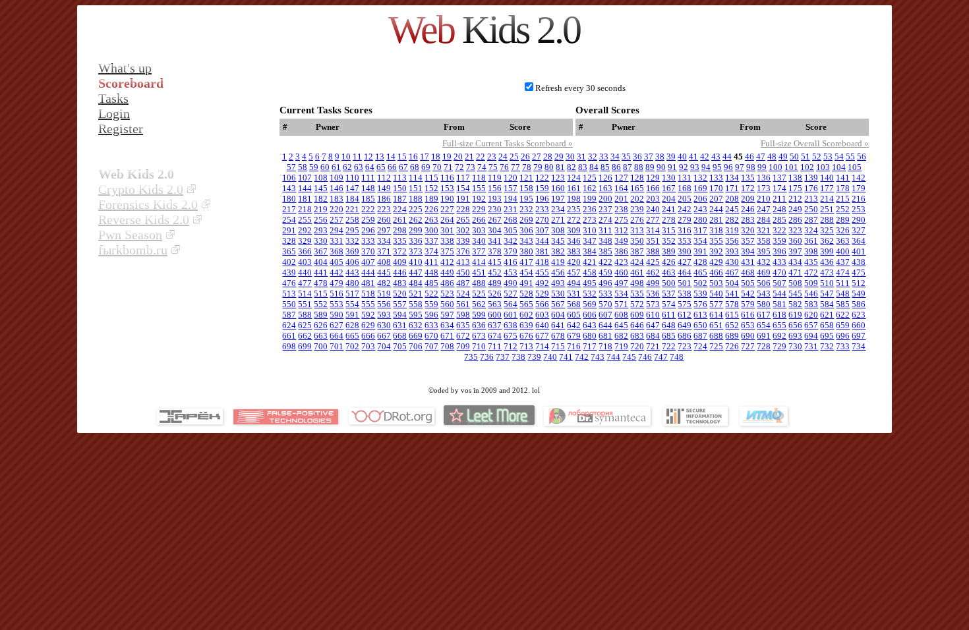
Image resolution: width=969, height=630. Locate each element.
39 (671, 156)
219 (321, 209)
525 (479, 294)
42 (704, 156)
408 (384, 262)
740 (550, 357)
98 (750, 167)
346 (574, 241)
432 (764, 262)
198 (574, 199)
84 (594, 167)
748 (677, 357)
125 (590, 178)
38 (659, 156)
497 (621, 283)
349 (621, 241)
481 (368, 283)
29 (559, 156)
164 (621, 188)
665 (352, 336)
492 (542, 283)
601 (510, 315)
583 (811, 304)
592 (368, 315)
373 (416, 251)
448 (431, 272)
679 (574, 336)
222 (368, 209)
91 (672, 167)
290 (859, 220)
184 (352, 199)
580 (764, 304)
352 (669, 241)
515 (321, 294)
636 (479, 325)
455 (542, 272)
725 (716, 346)
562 (479, 304)
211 (779, 199)
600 (495, 315)
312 (621, 230)
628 (352, 325)
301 (447, 230)
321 (764, 230)
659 (843, 325)
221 (352, 209)
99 (762, 167)
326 (843, 230)
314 (653, 230)
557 (400, 304)
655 (779, 325)
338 (447, 241)
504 (732, 283)
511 (843, 283)
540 (716, 294)
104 (839, 167)
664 (336, 336)
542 (748, 294)
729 (779, 346)
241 (669, 209)
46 (749, 156)
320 (748, 230)
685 (669, 336)
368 (336, 251)
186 (384, 199)
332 (352, 241)
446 (400, 272)
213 (811, 199)
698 (289, 346)
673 (479, 336)
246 (748, 209)
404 (321, 262)
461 (637, 272)
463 (669, 272)
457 (574, 272)
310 (590, 230)
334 (384, 241)
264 (447, 220)
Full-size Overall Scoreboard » (815, 143)
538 (684, 294)
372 (400, 251)
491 (526, 283)
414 (479, 262)
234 (558, 209)
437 (843, 262)
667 (384, 336)
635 (463, 325)
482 (384, 283)
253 (859, 209)
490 (510, 283)
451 (479, 272)
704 (384, 346)
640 (542, 325)
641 (558, 325)
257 (336, 220)
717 (590, 346)
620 (811, 315)
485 (431, 283)
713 (526, 346)
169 (700, 188)
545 (795, 294)
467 (732, 272)
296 (368, 230)
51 (805, 156)
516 (336, 294)
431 (748, 262)
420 (574, 262)
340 (479, 241)
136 (764, 178)
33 (603, 156)
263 (431, 220)
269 (526, 220)
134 (732, 178)
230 (495, 209)
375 (447, 251)
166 (653, 188)
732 (827, 346)
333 (368, 241)
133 (716, 178)
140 (827, 178)
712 (510, 346)
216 (859, 199)
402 (289, 262)
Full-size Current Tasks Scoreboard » (507, 143)
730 (795, 346)
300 (431, 230)
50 (794, 156)
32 (592, 156)
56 (861, 156)
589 (321, 315)
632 (416, 325)
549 (859, 294)
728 (764, 346)
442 (336, 272)
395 (764, 251)
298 (400, 230)
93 (694, 167)
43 (715, 156)
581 (779, 304)
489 (495, 283)
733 (843, 346)
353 (684, 241)
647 (653, 325)
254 (289, 220)
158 (526, 188)
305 (510, 230)
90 (661, 167)
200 (605, 199)
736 (487, 357)
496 (605, 283)
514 (305, 294)
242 (684, 209)
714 (542, 346)
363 (843, 241)
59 (313, 167)
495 (590, 283)
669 (416, 336)
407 (368, 262)
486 (447, 283)
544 (779, 294)
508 (795, 283)
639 (526, 325)
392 (716, 251)
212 (795, 199)
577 (716, 304)
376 (463, 251)
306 (526, 230)
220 (336, 209)
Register (120, 128)
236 (590, 209)
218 (305, 209)
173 (764, 188)
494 (574, 283)
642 (574, 325)
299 (416, 230)
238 (621, 209)
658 (827, 325)
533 (605, 294)
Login (114, 113)
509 (811, 283)
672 (463, 336)
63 (358, 167)
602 (526, 315)
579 (748, 304)
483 (400, 283)
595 (416, 315)
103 (823, 167)
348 (605, 241)
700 (321, 346)
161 (574, 188)
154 (463, 188)
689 (732, 336)
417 (526, 262)
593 (384, 315)
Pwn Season (130, 234)
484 (416, 283)
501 (684, 283)
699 (305, 346)
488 (479, 283)
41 (693, 156)
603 (542, 315)
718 (605, 346)
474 (843, 272)
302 (463, 230)
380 (526, 251)
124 (574, 178)
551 (305, 304)
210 (764, 199)
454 (526, 272)
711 (495, 346)
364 (859, 241)
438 (859, 262)
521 (416, 294)
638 (510, 325)
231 (510, 209)
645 (621, 325)
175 (795, 188)
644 (605, 325)
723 (684, 346)
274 (605, 220)
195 (526, 199)
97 (739, 167)
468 (748, 272)
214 (827, 199)
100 (775, 167)
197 (558, 199)
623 (859, 315)
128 (637, 178)
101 (791, 167)
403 (305, 262)
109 (336, 178)
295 (352, 230)
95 (717, 167)
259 (368, 220)
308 (558, 230)
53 (828, 156)
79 (538, 167)
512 (859, 283)
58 (302, 167)
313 (637, 230)
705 (400, 346)
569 (590, 304)
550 (289, 304)
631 (400, 325)
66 (392, 167)
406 (352, 262)
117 (463, 178)
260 (384, 220)
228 (463, 209)
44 (727, 156)
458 (590, 272)
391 (700, 251)
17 (424, 156)
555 (368, 304)
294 (336, 230)
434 (795, 262)
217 (289, 209)
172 (748, 188)
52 (816, 156)
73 (470, 167)
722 (669, 346)
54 (839, 156)
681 (605, 336)
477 (305, 283)
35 (626, 156)
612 (684, 315)
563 (495, 304)
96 (728, 167)
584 (827, 304)
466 (716, 272)
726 (732, 346)
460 (621, 272)
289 (843, 220)
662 (305, 336)
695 (827, 336)
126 (605, 178)
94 (706, 167)
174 (779, 188)
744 (613, 357)
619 (795, 315)
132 (700, 178)
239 (637, 209)
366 (305, 251)
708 (447, 346)
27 (536, 156)
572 (637, 304)
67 (403, 167)
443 (352, 272)
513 (289, 294)
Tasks (113, 98)
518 (368, 294)
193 (495, 199)
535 (637, 294)
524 (463, 294)
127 (621, 178)
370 (368, 251)
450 (463, 272)
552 (321, 304)
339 (463, 241)
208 (732, 199)
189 (431, 199)
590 (336, 315)
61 (336, 167)
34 (615, 156)
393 (732, 251)
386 (621, 251)
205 (684, 199)
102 (807, 167)
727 (748, 346)
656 (795, 325)
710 (479, 346)
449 (447, 272)
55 (850, 156)
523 (447, 294)
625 (305, 325)
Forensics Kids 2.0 (148, 204)
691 (764, 336)
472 (811, 272)
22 (480, 156)
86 (616, 167)
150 (400, 188)
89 (650, 167)
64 (369, 167)
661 (289, 336)
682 (621, 336)
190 (447, 199)
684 (653, 336)
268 (510, 220)
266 (479, 220)
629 (368, 325)
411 (431, 262)
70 (437, 167)
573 (653, 304)
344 (542, 241)
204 (669, 199)
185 (368, 199)
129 (653, 178)
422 (605, 262)
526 (495, 294)
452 (495, 272)
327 (859, 230)
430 (732, 262)
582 (795, 304)
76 (504, 167)
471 (795, 272)
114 (416, 178)
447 (416, 272)
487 (463, 283)
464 (684, 272)
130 (669, 178)
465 (700, 272)
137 (779, 178)
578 (732, 304)
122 (542, 178)
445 (384, 272)
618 (779, 315)
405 (336, 262)
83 (582, 167)
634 (447, 325)
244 (716, 209)
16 (413, 156)
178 (843, 188)
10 (346, 156)
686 (684, 336)
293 (321, 230)
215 (843, 199)
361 (811, 241)
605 (574, 315)
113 (400, 178)
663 (321, 336)
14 (391, 156)
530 (558, 294)
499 (653, 283)
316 (684, 230)
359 (779, 241)
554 (352, 304)
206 (700, 199)
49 (783, 156)
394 (748, 251)
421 (590, 262)
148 (368, 188)
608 (621, 315)
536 (653, 294)
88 (638, 167)
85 (605, 167)
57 (291, 167)
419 (558, 262)
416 (510, 262)
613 (700, 315)
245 (732, 209)
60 (325, 167)
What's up (125, 68)
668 (400, 336)
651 (716, 325)
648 (669, 325)
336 (416, 241)
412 (447, 262)
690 (748, 336)
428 (700, 262)
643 (590, 325)
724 (700, 346)
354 (700, 241)
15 (402, 156)
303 (479, 230)
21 (469, 156)
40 (682, 156)
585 (843, 304)
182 (321, 199)
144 (305, 188)
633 (431, 325)
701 (336, 346)
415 (495, 262)
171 (732, 188)
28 (547, 156)
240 (653, 209)
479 (336, 283)
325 (827, 230)
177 (827, 188)
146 (336, 188)
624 (289, 325)
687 (700, 336)
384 (590, 251)
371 (384, 251)
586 (859, 304)
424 (637, 262)
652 (732, 325)
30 (570, 156)
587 (289, 315)
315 (669, 230)
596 (431, 315)
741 (566, 357)
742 (582, 357)
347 (590, 241)
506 (764, 283)
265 (463, 220)
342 (510, 241)
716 (574, 346)
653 (748, 325)
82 (571, 167)
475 (859, 272)
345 (558, 241)
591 (352, 315)
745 (629, 357)
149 (384, 188)
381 (542, 251)
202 (637, 199)
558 (416, 304)
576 (700, 304)
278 (669, 220)
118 (479, 178)
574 (669, 304)
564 (510, 304)
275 (621, 220)
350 (637, 241)
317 (700, 230)
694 (811, 336)
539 (700, 294)
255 (305, 220)
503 (716, 283)
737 (503, 357)
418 (542, 262)
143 (289, 188)
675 (510, 336)
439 (289, 272)
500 (669, 283)
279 (684, 220)
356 (732, 241)
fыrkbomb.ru (132, 250)
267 (495, 220)
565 (526, 304)
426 (669, 262)
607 (605, 315)
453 (510, 272)
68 (414, 167)
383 (574, 251)
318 (716, 230)
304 (495, 230)
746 (645, 357)
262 (416, 220)
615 (732, 315)
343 (526, 241)
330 (321, 241)
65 (381, 167)
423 (621, 262)
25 (514, 156)
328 (289, 241)
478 (321, 283)
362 (827, 241)
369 (352, 251)
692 (779, 336)
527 (510, 294)
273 (590, 220)
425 (653, 262)
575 (684, 304)
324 (811, 230)
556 (384, 304)
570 (605, 304)
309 (574, 230)
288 (827, 220)
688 (716, 336)
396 (779, 251)
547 (827, 294)
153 (447, 188)
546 (811, 294)
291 (289, 230)
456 (558, 272)
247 (764, 209)
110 (352, 178)
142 (859, 178)
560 (447, 304)
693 (795, 336)
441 (321, 272)
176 (811, 188)
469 (764, 272)
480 (352, 283)
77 (515, 167)
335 (400, 241)
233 (542, 209)
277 (653, 220)
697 (859, 336)
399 (827, 251)
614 (716, 315)
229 (479, 209)
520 (400, 294)
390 (684, 251)
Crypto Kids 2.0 (140, 189)
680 (590, 336)
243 (700, 209)
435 (811, 262)
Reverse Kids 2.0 (143, 219)
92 (683, 167)
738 (518, 357)
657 (811, 325)
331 (336, 241)
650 (700, 325)
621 (827, 315)
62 (347, 167)
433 (779, 262)
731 (811, 346)
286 (795, 220)
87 (627, 167)
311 (605, 230)
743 (597, 357)
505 (748, 283)
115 (431, 178)
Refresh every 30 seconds (580, 88)
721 (653, 346)
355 (716, 241)
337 (431, 241)
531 (574, 294)
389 (669, 251)
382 (558, 251)
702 (352, 346)
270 (542, 220)
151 (416, 188)
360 (795, 241)
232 (526, 209)
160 (558, 188)
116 (447, 178)
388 (653, 251)
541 (732, 294)
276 (637, 220)
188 (416, 199)
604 (558, 315)
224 (400, 209)
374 (431, 251)
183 (336, 199)
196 (542, 199)
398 (811, 251)
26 (525, 156)
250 (811, 209)
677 (542, 336)
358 (764, 241)
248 (779, 209)
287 (811, 220)
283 (748, 220)
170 (716, 188)
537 (669, 294)
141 (843, 178)
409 (400, 262)
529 (542, 294)
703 (368, 346)
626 (321, 325)
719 (621, 346)
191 (463, 199)
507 (779, 283)
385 (605, 251)
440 (305, 272)
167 (669, 188)
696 (843, 336)
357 (748, 241)
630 (384, 325)
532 (590, 294)
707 (431, 346)
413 (463, 262)
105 (855, 167)
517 (352, 294)
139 (811, 178)
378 (495, 251)
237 (605, 209)
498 (637, 283)
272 (574, 220)
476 (289, 283)
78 (526, 167)
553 (336, 304)
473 (827, 272)
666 (368, 336)
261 (400, 220)
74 (481, 167)
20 (458, 156)
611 (669, 315)
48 (772, 156)
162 (590, 188)
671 (447, 336)
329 (305, 241)
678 (558, 336)
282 (732, 220)
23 (491, 156)
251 (827, 209)
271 (558, 220)
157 (510, 188)
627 (336, 325)
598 (463, 315)
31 (581, 156)
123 (558, 178)
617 (764, 315)
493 (558, 283)
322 (779, 230)
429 (716, 262)
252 (843, 209)
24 (503, 156)
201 (621, 199)
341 (495, 241)
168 (684, 188)
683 (637, 336)
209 (748, 199)
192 (479, 199)
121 (526, 178)
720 (637, 346)
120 (510, 178)
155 (479, 188)
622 (843, 315)
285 (779, 220)
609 (637, 315)
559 (431, 304)
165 (637, 188)
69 (425, 167)
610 (653, 315)
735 (471, 357)
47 (760, 156)
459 (605, 272)
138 (795, 178)
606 (590, 315)
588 (305, 315)
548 (843, 294)
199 (590, 199)
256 (321, 220)
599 (479, 315)
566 (542, 304)
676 (526, 336)
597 (447, 315)
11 (357, 156)
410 (416, 262)
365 (289, 251)
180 (289, 199)
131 (684, 178)
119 (495, 178)
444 (368, 272)
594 (400, 315)
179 (859, 188)
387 (637, 251)
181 (305, 199)
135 (748, 178)
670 (431, 336)
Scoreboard (130, 83)
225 (416, 209)
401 (859, 251)
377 (479, 251)
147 (352, 188)
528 (526, 294)
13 (379, 156)
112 (384, 178)
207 (716, 199)
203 (653, 199)
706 (416, 346)
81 (560, 167)
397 (795, 251)
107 (305, 178)
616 (748, 315)
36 (637, 156)
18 (435, 156)
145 (321, 188)
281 (716, 220)
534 (621, 294)
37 (648, 156)
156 (495, 188)
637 (495, 325)
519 (384, 294)
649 (684, 325)
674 (495, 336)
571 (621, 304)
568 (574, 304)
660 (859, 325)
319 (732, 230)
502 (700, 283)
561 (463, 304)
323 (795, 230)
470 (779, 272)
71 (448, 167)
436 (827, 262)
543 (764, 294)
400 (843, 251)
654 (764, 325)
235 (574, 209)
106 (289, 178)
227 (447, 209)
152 (431, 188)
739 (534, 357)
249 (795, 209)
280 (700, 220)
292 (305, 230)
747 (661, 357)
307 (542, 230)
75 (493, 167)
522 (431, 294)
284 (764, 220)
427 (684, 262)
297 (384, 230)
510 (827, 283)
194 (510, 199)
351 (653, 241)
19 (447, 156)
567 (558, 304)
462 (653, 272)
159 (542, 188)
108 (321, 178)
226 (431, 209)
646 (637, 325)
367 (321, 251)
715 (558, 346)
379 (510, 251)
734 (859, 346)
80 (549, 167)
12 (368, 156)
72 (459, 167)
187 (400, 199)
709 (463, 346)
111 (368, 178)
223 (384, 209)
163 (605, 188)
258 (352, 220)
